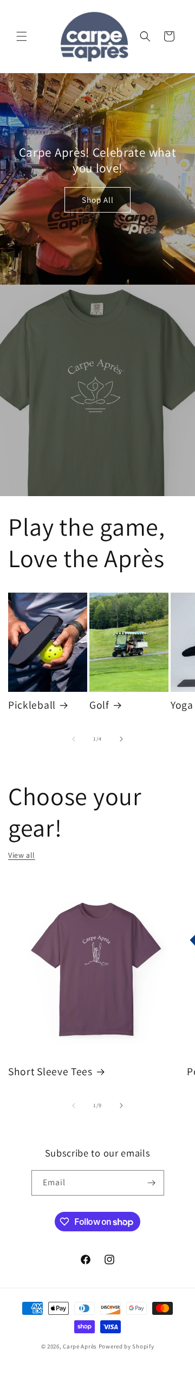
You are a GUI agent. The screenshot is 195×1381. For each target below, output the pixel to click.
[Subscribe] (152, 1183)
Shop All (98, 200)
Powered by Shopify (126, 1346)
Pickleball (32, 705)
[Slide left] (74, 739)
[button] (22, 36)
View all (21, 855)
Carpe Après (80, 1346)
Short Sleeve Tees (50, 1071)
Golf (99, 705)
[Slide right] (121, 739)
